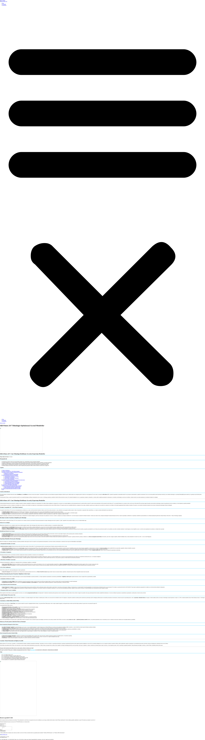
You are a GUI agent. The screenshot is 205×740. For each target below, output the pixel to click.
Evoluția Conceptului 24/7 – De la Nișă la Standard (10, 471)
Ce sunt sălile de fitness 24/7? (8, 654)
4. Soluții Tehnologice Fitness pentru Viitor (11, 483)
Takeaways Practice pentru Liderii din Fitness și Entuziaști (12, 485)
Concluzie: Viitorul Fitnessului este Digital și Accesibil (11, 488)
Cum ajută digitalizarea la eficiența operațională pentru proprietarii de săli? (15, 657)
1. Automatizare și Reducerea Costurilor (11, 480)
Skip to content (2, 0)
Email (1, 724)
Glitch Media (10, 736)
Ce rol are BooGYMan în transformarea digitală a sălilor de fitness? (14, 658)
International (4, 5)
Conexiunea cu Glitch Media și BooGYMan (9, 484)
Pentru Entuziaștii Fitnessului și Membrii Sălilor (12, 487)
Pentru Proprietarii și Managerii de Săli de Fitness (12, 486)
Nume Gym (2, 725)
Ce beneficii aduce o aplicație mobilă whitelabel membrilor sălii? (14, 656)
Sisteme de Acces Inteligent (9, 473)
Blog (3, 3)
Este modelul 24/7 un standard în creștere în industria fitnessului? (14, 659)
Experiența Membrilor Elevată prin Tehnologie (10, 475)
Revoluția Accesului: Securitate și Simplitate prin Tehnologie (12, 472)
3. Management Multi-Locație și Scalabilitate (11, 482)
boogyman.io (33, 649)
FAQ (3, 489)
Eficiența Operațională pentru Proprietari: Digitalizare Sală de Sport (13, 479)
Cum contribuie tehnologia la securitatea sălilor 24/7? (12, 655)
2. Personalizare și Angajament (9, 477)
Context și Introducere (6, 470)
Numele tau (2, 723)
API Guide (4, 4)
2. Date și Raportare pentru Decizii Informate (11, 481)
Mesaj (1, 729)
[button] (102, 212)
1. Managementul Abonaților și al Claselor (11, 476)
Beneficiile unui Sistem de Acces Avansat (11, 474)
